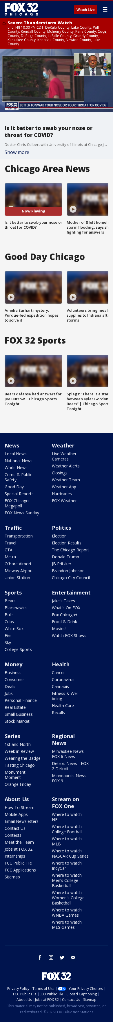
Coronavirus (63, 679)
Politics (61, 527)
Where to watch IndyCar (67, 865)
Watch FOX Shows (69, 635)
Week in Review (19, 751)
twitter (62, 957)
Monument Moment (15, 774)
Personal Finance (21, 700)
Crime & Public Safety (18, 477)
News (12, 445)
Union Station (17, 577)
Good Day (14, 486)
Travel (10, 543)
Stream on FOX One (65, 803)
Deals (10, 686)
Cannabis (60, 686)
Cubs (9, 621)
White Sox (14, 628)
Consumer (14, 679)
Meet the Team (19, 842)
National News (18, 460)
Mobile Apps (16, 814)
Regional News (63, 739)
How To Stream (19, 807)
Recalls (58, 712)
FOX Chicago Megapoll (17, 503)
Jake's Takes (63, 600)
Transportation (19, 536)
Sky (8, 642)
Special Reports (19, 493)
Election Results (66, 543)
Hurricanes (62, 493)
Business (13, 672)
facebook (40, 957)
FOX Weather (64, 500)
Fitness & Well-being (66, 696)
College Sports (18, 649)
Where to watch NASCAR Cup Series (70, 853)
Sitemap (12, 877)
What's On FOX (66, 607)
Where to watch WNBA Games (67, 912)
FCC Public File (18, 863)
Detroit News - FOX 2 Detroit (70, 766)
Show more (17, 152)
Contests (13, 835)
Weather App (64, 486)
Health (61, 664)
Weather (63, 445)
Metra (10, 556)
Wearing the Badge (23, 758)
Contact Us (15, 828)
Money (13, 664)
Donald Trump (65, 556)
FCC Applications (20, 870)
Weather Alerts (66, 466)
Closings (60, 473)
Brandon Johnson (68, 570)
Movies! (59, 628)
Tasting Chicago (20, 765)
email (73, 957)
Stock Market (17, 721)
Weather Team (66, 479)
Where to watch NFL (67, 817)
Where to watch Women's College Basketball (68, 898)
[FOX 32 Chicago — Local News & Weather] (21, 9)
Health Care (63, 705)
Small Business (19, 714)
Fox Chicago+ (65, 614)
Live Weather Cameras (64, 456)
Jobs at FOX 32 (18, 849)
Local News (16, 453)
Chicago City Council (71, 577)
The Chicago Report (70, 550)
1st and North (18, 744)
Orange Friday (18, 784)
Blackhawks (16, 607)
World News (16, 467)
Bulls (9, 614)
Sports (13, 592)
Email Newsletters (22, 821)
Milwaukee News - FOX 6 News (69, 753)
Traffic (13, 527)
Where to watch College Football (67, 829)
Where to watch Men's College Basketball (67, 880)
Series (12, 736)
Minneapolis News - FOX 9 (70, 778)
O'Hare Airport (18, 563)
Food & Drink (64, 621)
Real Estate (15, 707)
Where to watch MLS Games (67, 924)
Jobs (9, 693)
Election (59, 536)
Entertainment (71, 592)
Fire (8, 635)
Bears (10, 600)
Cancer (58, 672)
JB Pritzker (61, 563)
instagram (51, 957)
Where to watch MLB (67, 841)
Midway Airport (19, 570)
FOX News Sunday (22, 512)
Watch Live (85, 10)
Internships (15, 856)
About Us (17, 799)
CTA (8, 550)
